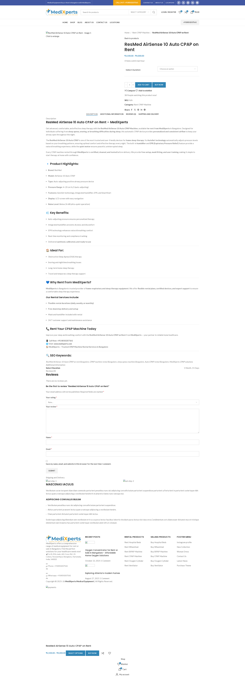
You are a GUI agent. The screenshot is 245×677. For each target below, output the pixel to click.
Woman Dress (183, 551)
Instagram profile (184, 542)
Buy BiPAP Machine (159, 551)
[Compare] (103, 653)
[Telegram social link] (197, 3)
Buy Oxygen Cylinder (160, 561)
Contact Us (181, 556)
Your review (51, 406)
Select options (75, 653)
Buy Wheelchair (157, 547)
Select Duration (133, 70)
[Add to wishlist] (109, 653)
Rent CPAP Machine (141, 32)
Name (49, 437)
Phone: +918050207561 (58, 566)
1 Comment (105, 561)
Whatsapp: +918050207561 (59, 575)
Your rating (51, 397)
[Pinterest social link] (188, 3)
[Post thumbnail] (90, 544)
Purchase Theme (184, 565)
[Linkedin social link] (193, 3)
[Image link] (63, 538)
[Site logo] (62, 12)
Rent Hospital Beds (132, 542)
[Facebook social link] (179, 3)
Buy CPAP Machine (159, 556)
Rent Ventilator (131, 565)
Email (49, 449)
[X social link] (183, 3)
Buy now (159, 85)
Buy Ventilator (157, 565)
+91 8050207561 (65, 340)
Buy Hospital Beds (158, 542)
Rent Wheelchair (131, 547)
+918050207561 (190, 22)
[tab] (92, 114)
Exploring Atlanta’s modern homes (102, 573)
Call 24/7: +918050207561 (127, 3)
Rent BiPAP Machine (133, 551)
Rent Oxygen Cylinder (133, 561)
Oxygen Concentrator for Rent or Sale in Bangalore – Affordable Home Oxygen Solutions (101, 553)
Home (127, 32)
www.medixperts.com (63, 344)
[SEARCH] (154, 12)
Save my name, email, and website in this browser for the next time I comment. (78, 464)
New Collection (183, 547)
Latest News (182, 561)
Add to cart (143, 85)
